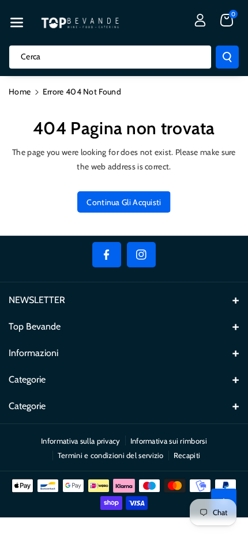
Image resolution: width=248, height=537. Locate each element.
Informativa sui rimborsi (168, 440)
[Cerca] (227, 57)
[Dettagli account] (200, 20)
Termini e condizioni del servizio (111, 455)
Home (20, 91)
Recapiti (187, 455)
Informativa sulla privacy (81, 440)
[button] (16, 22)
